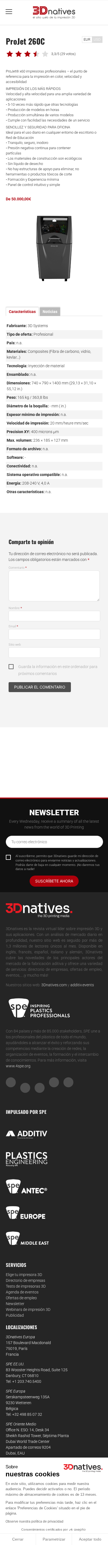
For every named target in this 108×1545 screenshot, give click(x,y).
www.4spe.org (18, 1066)
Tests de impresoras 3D (26, 1286)
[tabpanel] (54, 249)
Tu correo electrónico (29, 842)
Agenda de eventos (22, 1292)
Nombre (15, 608)
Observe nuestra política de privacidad (34, 1521)
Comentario (18, 568)
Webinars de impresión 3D (28, 1309)
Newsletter (15, 1303)
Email (13, 626)
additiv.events (82, 985)
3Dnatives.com (54, 985)
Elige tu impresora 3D (24, 1274)
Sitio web (15, 644)
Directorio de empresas (25, 1280)
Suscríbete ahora (54, 881)
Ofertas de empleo (21, 1298)
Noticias (50, 311)
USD (97, 39)
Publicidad (15, 1315)
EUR (87, 39)
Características (22, 311)
